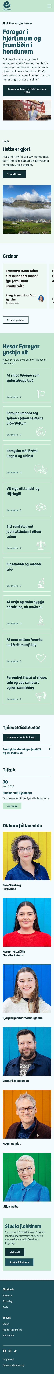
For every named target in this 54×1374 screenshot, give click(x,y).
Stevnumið (8, 1335)
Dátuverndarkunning (13, 1365)
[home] (7, 6)
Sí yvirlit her (14, 174)
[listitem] (25, 286)
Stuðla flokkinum (19, 1262)
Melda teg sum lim (12, 1329)
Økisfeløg (7, 1301)
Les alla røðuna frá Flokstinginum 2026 (27, 90)
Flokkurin (7, 1295)
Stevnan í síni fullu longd (21, 737)
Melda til (15, 1252)
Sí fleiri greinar (15, 319)
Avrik (5, 1307)
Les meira (12, 805)
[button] (48, 6)
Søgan (6, 1323)
